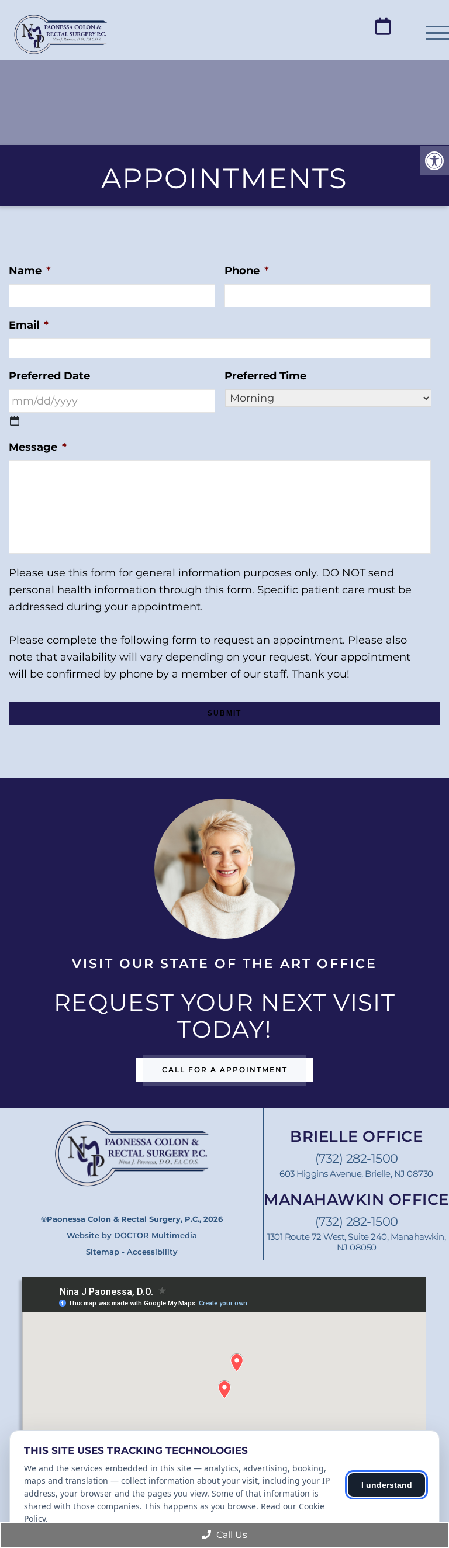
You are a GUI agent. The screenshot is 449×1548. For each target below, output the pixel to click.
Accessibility (152, 1251)
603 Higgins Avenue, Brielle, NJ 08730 (356, 1174)
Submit (224, 713)
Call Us (230, 1534)
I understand (386, 1485)
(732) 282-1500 (356, 1158)
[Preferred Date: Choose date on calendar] (14, 421)
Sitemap (102, 1251)
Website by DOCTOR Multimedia (132, 1235)
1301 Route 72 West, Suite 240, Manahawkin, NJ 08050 (356, 1242)
